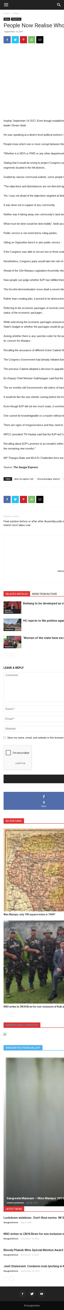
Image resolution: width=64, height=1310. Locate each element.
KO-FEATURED (14, 821)
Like (44, 793)
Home (7, 13)
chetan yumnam (15, 1202)
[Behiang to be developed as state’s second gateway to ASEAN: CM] (12, 607)
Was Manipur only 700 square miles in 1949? (29, 914)
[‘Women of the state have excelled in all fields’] (12, 642)
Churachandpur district (48, 479)
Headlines (16, 19)
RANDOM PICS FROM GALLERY (23, 1047)
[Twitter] (32, 1293)
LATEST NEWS (14, 1209)
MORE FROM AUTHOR (44, 594)
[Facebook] (22, 1293)
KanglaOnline (11, 1222)
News (16, 13)
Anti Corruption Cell (23, 479)
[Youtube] (41, 1293)
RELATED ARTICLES (17, 594)
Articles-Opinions (9, 611)
